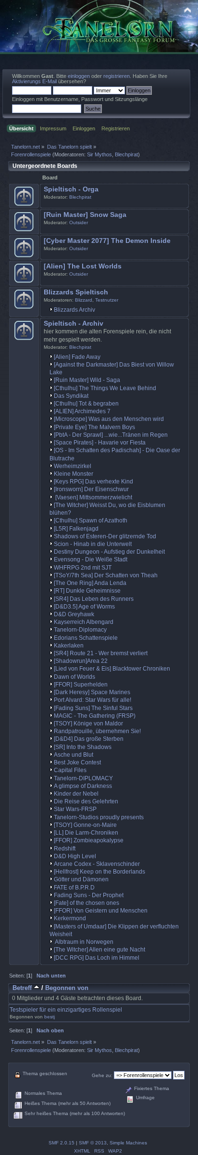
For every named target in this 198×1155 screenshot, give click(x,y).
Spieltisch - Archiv (73, 323)
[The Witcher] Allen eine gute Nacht (99, 949)
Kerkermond (70, 918)
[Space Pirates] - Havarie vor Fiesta (100, 442)
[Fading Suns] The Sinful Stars (93, 708)
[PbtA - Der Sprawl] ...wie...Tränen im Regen (111, 435)
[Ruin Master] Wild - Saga (87, 380)
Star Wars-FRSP (75, 809)
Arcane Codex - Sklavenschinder (97, 864)
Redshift (64, 848)
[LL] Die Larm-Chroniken (86, 832)
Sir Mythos (99, 154)
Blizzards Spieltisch (76, 292)
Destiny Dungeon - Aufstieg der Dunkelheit (109, 551)
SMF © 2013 (93, 1142)
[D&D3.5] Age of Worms (84, 606)
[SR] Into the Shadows (82, 747)
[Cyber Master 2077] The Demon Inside (107, 240)
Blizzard (83, 300)
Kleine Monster (73, 473)
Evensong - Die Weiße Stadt (90, 559)
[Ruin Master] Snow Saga (85, 214)
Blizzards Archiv (74, 309)
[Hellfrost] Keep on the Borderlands (99, 871)
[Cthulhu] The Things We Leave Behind (105, 388)
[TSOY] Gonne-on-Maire (85, 825)
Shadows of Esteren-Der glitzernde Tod (105, 536)
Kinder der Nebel (76, 793)
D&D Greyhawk (74, 614)
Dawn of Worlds (74, 676)
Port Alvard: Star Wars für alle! (92, 700)
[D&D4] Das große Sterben (89, 739)
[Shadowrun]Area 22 (81, 661)
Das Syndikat (71, 396)
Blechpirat (126, 154)
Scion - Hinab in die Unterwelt (93, 544)
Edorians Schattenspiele (86, 638)
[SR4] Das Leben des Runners (94, 599)
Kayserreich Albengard (83, 622)
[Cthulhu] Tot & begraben (86, 403)
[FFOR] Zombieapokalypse (89, 840)
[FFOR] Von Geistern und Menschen (101, 910)
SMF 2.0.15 (61, 1142)
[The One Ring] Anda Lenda (90, 583)
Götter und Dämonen (81, 879)
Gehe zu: (102, 1075)
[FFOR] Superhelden (81, 684)
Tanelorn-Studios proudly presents (99, 817)
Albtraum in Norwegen (83, 942)
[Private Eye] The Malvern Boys (94, 427)
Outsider (78, 222)
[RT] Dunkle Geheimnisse (87, 590)
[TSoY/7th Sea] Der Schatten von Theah (106, 575)
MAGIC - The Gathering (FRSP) (95, 715)
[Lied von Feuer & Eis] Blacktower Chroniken (112, 668)
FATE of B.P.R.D (74, 887)
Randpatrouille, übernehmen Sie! (97, 731)
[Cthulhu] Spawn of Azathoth (90, 520)
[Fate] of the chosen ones (86, 903)
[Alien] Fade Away (77, 357)
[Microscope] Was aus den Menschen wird (109, 419)
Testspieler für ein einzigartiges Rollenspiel (66, 1009)
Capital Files (70, 770)
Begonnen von (66, 987)
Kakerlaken (69, 645)
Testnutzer (106, 300)
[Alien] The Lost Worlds (83, 266)
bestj (49, 1016)
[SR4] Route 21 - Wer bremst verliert (101, 653)
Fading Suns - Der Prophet (89, 895)
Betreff (23, 987)
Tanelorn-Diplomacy (80, 629)
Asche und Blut (73, 754)
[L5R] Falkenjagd (76, 528)
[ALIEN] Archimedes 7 (82, 411)
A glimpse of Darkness (83, 786)
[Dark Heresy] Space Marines (92, 692)
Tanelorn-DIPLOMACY (83, 778)
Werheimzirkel (72, 466)
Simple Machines (128, 1142)
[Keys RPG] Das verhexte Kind (93, 481)
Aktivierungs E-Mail (34, 81)
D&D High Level (75, 856)
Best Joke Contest (77, 762)
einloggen (79, 76)
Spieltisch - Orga (71, 189)
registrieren (116, 76)
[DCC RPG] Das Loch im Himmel (96, 957)
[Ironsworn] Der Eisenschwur (91, 489)
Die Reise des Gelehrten (86, 801)
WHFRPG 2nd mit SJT (82, 567)
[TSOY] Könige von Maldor (88, 723)
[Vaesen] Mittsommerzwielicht (93, 497)
